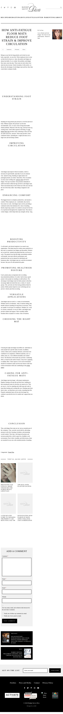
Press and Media (25, 683)
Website (4, 597)
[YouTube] (14, 7)
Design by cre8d (31, 706)
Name (4, 579)
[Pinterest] (8, 7)
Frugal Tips (11, 452)
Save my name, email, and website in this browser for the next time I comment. (16, 608)
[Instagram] (11, 7)
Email (4, 588)
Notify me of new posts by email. (12, 616)
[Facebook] (1, 7)
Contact (37, 683)
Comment (5, 556)
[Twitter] (4, 7)
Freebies (13, 683)
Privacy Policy (47, 683)
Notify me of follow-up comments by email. (15, 613)
